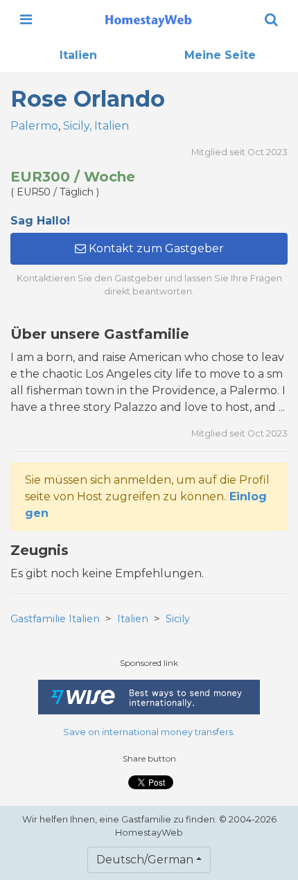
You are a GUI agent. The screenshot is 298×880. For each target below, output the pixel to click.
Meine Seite (220, 55)
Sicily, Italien (96, 125)
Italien (78, 55)
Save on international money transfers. (149, 732)
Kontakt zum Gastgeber (155, 248)
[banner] (148, 19)
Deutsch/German (144, 859)
